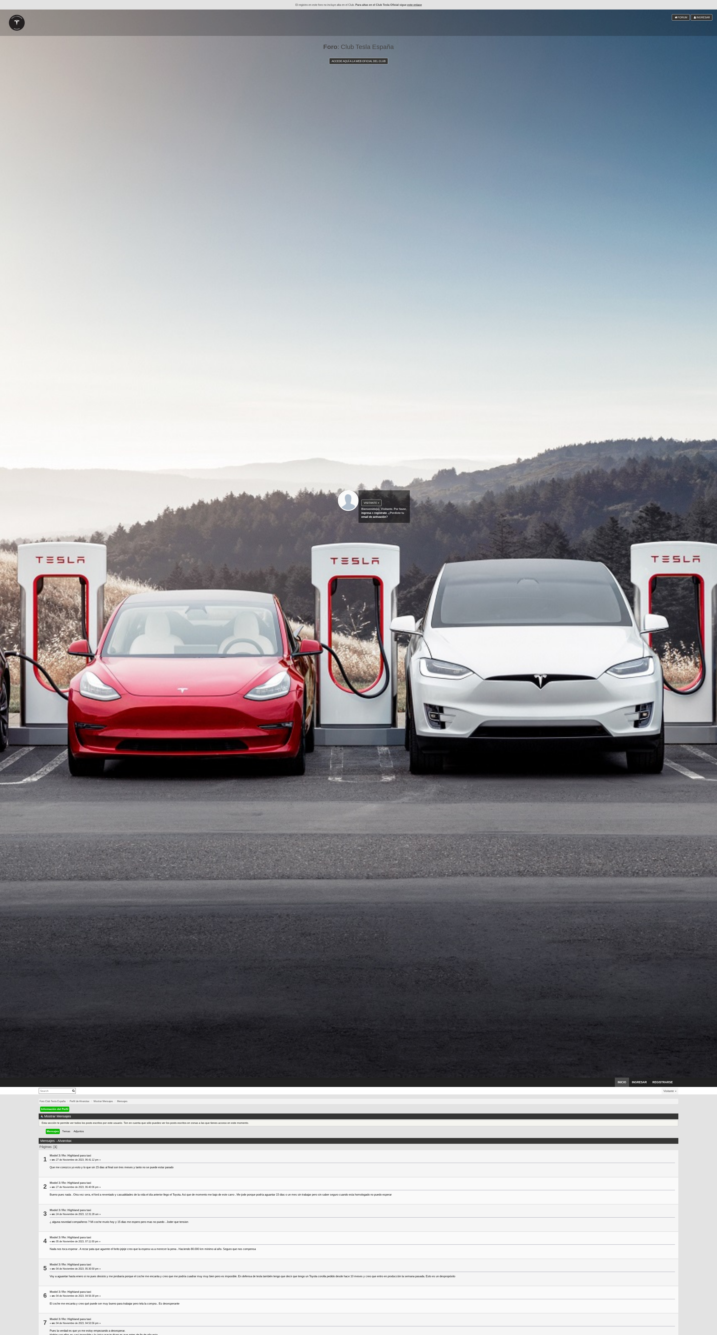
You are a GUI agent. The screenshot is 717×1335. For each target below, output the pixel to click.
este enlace (414, 4)
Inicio (622, 1082)
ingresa (366, 512)
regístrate (380, 512)
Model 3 (55, 1155)
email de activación (373, 516)
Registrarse (662, 1082)
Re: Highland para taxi (76, 1155)
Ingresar (639, 1082)
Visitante (371, 502)
